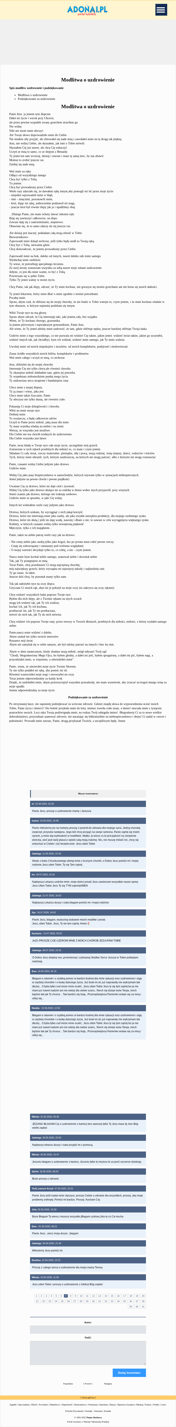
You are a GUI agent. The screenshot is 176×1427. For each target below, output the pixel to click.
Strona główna (88, 1397)
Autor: (88, 1322)
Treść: (88, 1337)
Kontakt (107, 1411)
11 (87, 1296)
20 (143, 1296)
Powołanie (43, 1404)
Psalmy (148, 1404)
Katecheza (103, 1404)
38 (143, 1301)
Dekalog (139, 1404)
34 (118, 1301)
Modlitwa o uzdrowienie (32, 95)
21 (37, 1301)
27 (74, 1301)
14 (106, 1296)
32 (106, 1301)
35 (124, 1301)
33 (112, 1301)
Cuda (163, 1404)
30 (93, 1301)
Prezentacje (93, 1404)
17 (124, 1296)
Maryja (112, 1404)
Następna (108, 1384)
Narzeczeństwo (80, 1404)
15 (112, 1296)
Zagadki (13, 1404)
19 (137, 1296)
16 (118, 1296)
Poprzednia (68, 1384)
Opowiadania (23, 1404)
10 (81, 1296)
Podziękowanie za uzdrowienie (36, 99)
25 (62, 1301)
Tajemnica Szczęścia (125, 1404)
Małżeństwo (55, 1404)
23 (50, 1301)
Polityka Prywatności (74, 1411)
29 (87, 1301)
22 (43, 1301)
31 (99, 1301)
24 (56, 1301)
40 (137, 1306)
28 (81, 1301)
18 (130, 1296)
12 (93, 1296)
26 (68, 1301)
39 (130, 1306)
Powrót (88, 1384)
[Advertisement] (88, 41)
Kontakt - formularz (93, 1411)
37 (137, 1301)
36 (130, 1301)
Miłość (34, 1404)
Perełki (156, 1404)
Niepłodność (67, 1404)
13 (99, 1296)
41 (143, 1306)
